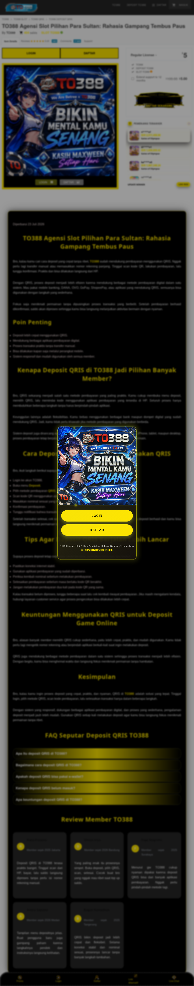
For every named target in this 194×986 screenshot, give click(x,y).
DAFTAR (97, 530)
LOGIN (97, 515)
